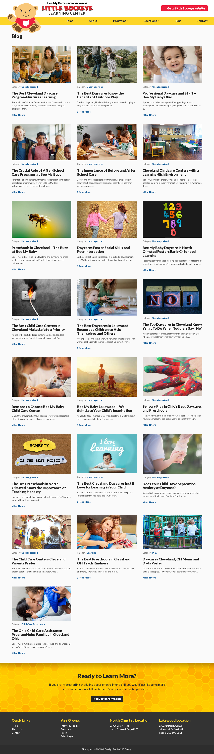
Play (154, 552)
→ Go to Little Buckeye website (184, 8)
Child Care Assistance (33, 624)
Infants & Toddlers (71, 725)
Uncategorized (29, 87)
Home (15, 725)
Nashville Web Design (101, 749)
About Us (17, 729)
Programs (119, 21)
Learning (91, 552)
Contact (202, 21)
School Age (67, 736)
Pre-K (64, 732)
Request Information (107, 698)
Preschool (66, 729)
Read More (19, 115)
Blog (178, 21)
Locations (150, 21)
